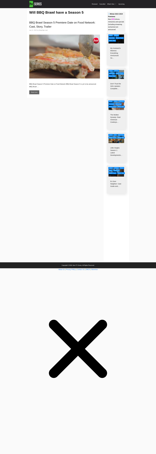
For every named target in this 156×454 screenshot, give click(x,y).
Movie (121, 168)
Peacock (121, 101)
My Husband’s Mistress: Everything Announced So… (115, 53)
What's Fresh (119, 38)
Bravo (110, 101)
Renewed (94, 4)
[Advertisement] (116, 232)
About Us (61, 269)
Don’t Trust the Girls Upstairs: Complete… (115, 86)
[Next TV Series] (35, 4)
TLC (115, 135)
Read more (34, 92)
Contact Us (80, 269)
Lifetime (116, 35)
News (110, 170)
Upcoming (121, 4)
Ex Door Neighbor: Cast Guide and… (115, 183)
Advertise (94, 269)
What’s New (110, 4)
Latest (110, 35)
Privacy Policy (71, 269)
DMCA (88, 269)
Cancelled (102, 4)
